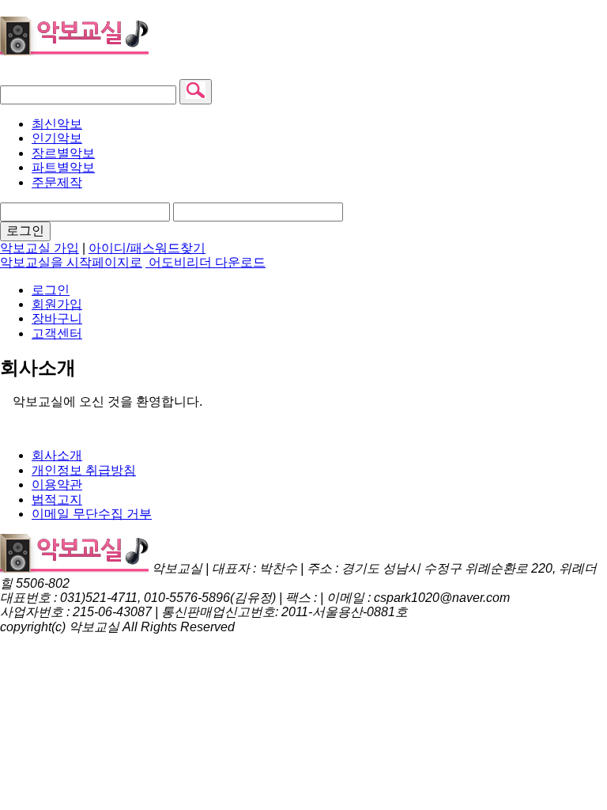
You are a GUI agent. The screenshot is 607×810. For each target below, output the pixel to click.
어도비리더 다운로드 (205, 262)
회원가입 (57, 304)
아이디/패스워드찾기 (147, 248)
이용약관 (57, 484)
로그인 (25, 230)
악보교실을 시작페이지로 (71, 262)
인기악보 (57, 138)
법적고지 (57, 499)
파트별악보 (63, 167)
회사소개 (57, 455)
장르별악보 (63, 153)
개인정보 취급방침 (84, 470)
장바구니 (57, 318)
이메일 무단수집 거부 (92, 513)
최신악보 (57, 124)
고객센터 (57, 333)
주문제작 (57, 182)
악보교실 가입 (39, 248)
